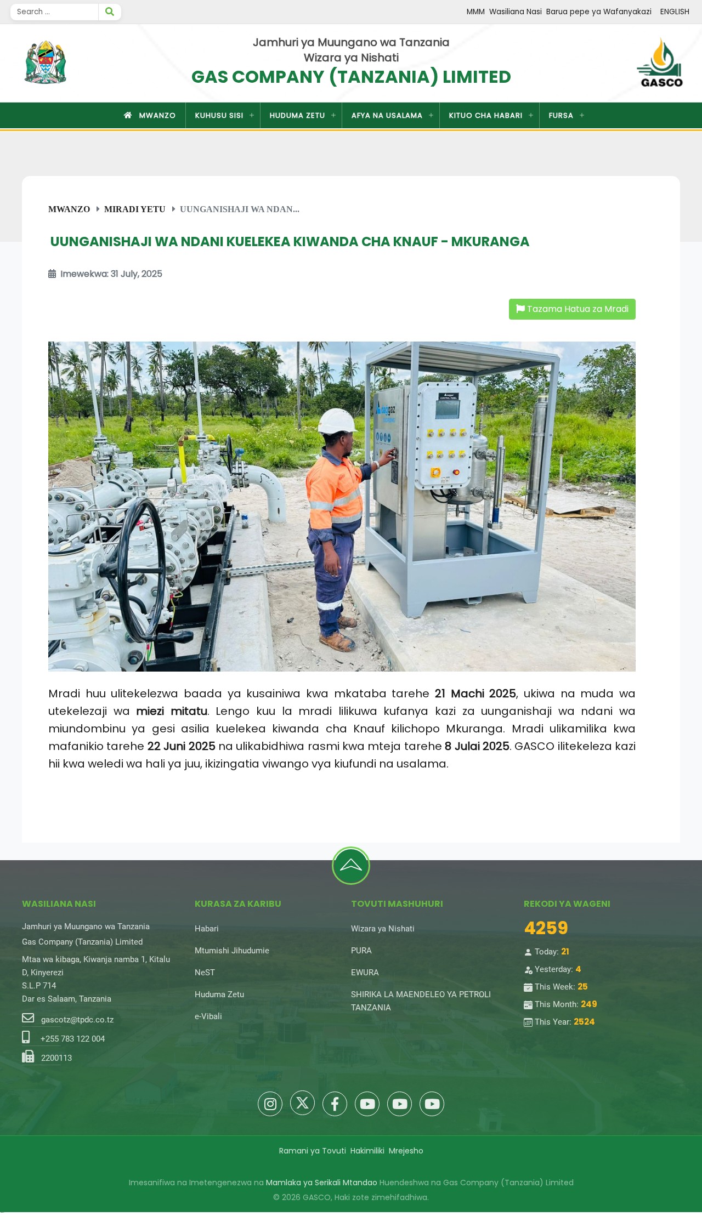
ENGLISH (674, 12)
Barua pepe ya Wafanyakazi (599, 12)
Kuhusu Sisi (219, 115)
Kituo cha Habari (486, 115)
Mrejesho (406, 1150)
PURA (361, 951)
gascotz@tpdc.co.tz (77, 1020)
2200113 (56, 1058)
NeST (205, 972)
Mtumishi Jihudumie (232, 951)
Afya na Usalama (387, 115)
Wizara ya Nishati (383, 929)
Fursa (561, 115)
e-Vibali (208, 1016)
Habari (207, 929)
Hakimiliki (367, 1150)
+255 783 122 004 (73, 1039)
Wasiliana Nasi (515, 12)
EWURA (365, 972)
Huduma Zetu (297, 115)
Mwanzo (157, 115)
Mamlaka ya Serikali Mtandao (321, 1182)
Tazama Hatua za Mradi (577, 309)
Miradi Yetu (135, 208)
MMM (476, 12)
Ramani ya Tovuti (312, 1150)
